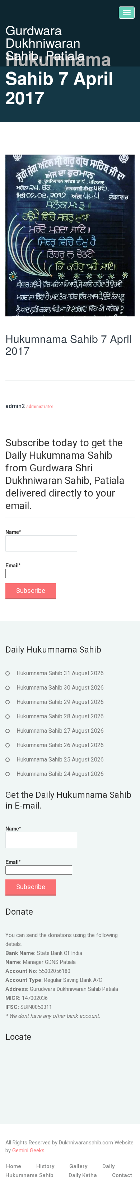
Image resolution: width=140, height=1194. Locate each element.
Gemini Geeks (28, 1150)
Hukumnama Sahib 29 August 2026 (60, 702)
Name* (13, 531)
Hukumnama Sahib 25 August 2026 (60, 759)
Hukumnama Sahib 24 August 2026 (60, 773)
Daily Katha (83, 1175)
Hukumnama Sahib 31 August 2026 (60, 673)
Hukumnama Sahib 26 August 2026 (60, 745)
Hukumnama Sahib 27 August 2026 (60, 730)
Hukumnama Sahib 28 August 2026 (60, 716)
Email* (12, 565)
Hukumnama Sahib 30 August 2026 (60, 687)
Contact (122, 1175)
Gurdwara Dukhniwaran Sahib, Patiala (45, 42)
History (45, 1166)
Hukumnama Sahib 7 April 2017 (68, 344)
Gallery (78, 1166)
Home (13, 1166)
